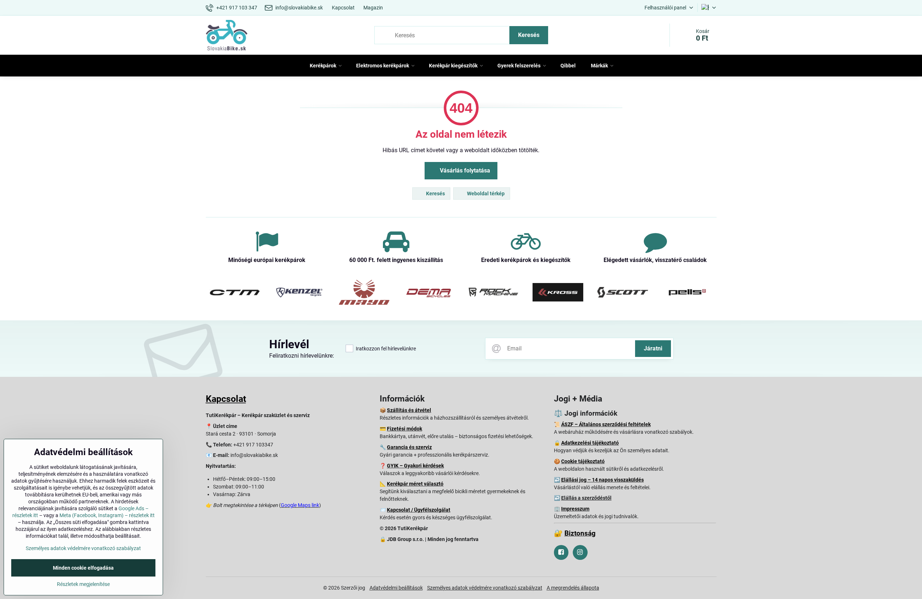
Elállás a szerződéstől (586, 498)
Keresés (528, 35)
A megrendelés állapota (573, 588)
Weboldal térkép (485, 193)
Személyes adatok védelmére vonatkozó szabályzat (484, 588)
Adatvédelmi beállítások (396, 588)
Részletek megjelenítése (83, 584)
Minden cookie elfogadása (83, 568)
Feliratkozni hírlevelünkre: (301, 355)
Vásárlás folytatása (464, 170)
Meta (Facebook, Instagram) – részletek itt (107, 515)
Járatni (653, 348)
